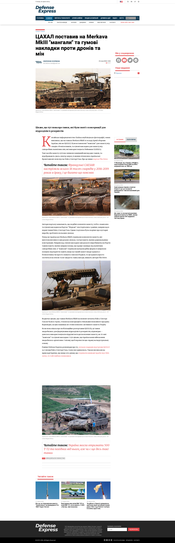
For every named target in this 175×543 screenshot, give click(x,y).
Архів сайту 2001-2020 (127, 22)
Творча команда (62, 22)
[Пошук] (137, 18)
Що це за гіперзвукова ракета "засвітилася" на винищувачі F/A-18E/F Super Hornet (47, 505)
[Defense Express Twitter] (135, 2)
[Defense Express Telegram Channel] (138, 2)
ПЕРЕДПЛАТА (129, 540)
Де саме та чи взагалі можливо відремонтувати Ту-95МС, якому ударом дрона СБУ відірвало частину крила (125, 215)
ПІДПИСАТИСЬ (133, 529)
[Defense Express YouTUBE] (132, 2)
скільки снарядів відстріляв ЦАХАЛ (94, 347)
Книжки (91, 22)
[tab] (120, 139)
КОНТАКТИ (136, 540)
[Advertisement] (103, 9)
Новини (43, 31)
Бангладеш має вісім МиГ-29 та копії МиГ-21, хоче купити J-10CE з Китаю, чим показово (72, 505)
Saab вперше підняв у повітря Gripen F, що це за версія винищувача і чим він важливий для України (126, 189)
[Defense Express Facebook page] (128, 2)
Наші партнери (101, 22)
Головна (38, 31)
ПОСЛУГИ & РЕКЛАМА (119, 540)
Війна (47, 458)
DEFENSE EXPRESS (51, 61)
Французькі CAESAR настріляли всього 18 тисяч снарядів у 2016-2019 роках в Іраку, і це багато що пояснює (76, 168)
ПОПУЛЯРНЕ (131, 139)
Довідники (83, 22)
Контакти (112, 22)
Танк (63, 458)
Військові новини (55, 458)
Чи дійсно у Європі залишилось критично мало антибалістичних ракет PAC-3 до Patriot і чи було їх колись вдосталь (98, 506)
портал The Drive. (100, 159)
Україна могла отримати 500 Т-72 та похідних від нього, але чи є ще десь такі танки (76, 449)
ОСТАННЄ (119, 139)
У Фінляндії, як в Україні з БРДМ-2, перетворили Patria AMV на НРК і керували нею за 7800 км (126, 164)
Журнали (73, 22)
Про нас (50, 22)
